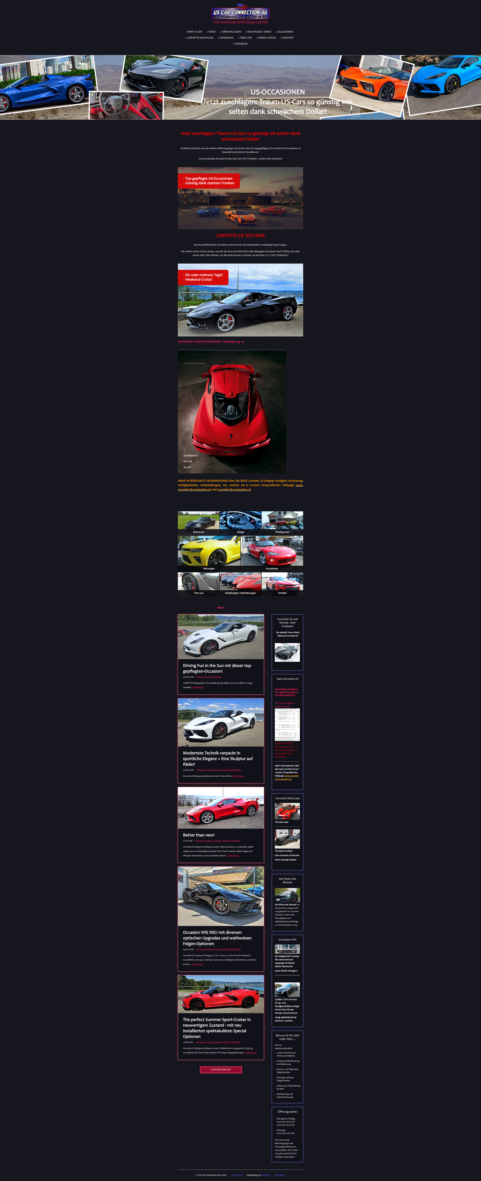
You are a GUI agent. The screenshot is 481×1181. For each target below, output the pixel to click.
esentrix (266, 1175)
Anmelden (279, 1175)
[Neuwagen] (209, 554)
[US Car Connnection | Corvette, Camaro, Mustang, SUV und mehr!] (240, 14)
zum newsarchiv (221, 1070)
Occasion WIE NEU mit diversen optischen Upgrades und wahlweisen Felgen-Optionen (217, 938)
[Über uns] (198, 584)
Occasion (217, 677)
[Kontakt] (282, 584)
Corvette (207, 677)
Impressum (236, 1175)
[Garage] (240, 523)
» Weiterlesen (198, 687)
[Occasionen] (272, 554)
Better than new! (199, 835)
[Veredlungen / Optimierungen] (240, 584)
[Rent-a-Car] (198, 523)
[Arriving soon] (282, 523)
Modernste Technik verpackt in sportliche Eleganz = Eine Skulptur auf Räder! (218, 759)
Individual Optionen (231, 770)
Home (199, 677)
